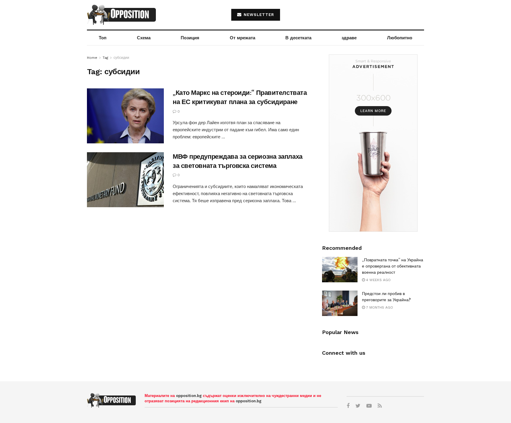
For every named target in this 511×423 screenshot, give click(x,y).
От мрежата (242, 37)
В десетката (298, 37)
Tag (105, 58)
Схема (144, 37)
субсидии (121, 58)
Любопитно (399, 37)
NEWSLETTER (258, 14)
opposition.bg (189, 395)
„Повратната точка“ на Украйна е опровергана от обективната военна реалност (392, 266)
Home (92, 58)
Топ (102, 37)
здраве (349, 37)
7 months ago (379, 307)
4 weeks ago (378, 280)
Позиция (190, 37)
